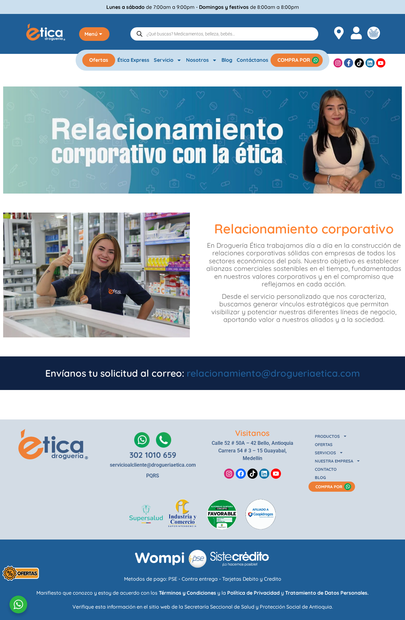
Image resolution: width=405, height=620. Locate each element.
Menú (90, 34)
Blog (226, 60)
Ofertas (98, 60)
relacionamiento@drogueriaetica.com (273, 373)
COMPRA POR (293, 60)
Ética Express (133, 60)
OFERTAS (324, 444)
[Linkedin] (370, 62)
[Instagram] (338, 62)
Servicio (163, 60)
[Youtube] (380, 62)
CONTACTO (326, 469)
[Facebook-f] (348, 62)
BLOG (320, 477)
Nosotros (197, 60)
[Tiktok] (359, 62)
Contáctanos (252, 60)
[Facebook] (241, 474)
